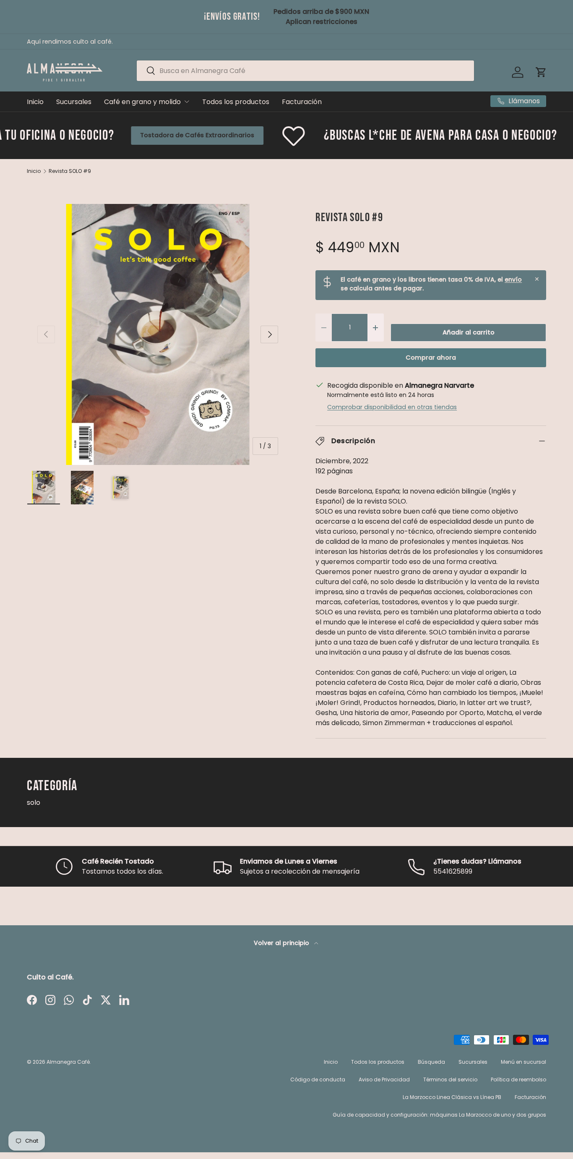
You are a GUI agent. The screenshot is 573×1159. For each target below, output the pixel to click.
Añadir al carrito (469, 332)
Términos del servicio (450, 1079)
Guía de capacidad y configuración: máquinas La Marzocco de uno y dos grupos (439, 1114)
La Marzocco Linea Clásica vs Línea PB (452, 1097)
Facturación (302, 102)
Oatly (538, 135)
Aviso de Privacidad (384, 1079)
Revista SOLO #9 (70, 171)
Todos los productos (235, 102)
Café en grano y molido (142, 102)
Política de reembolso (518, 1079)
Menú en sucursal (523, 1061)
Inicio (35, 102)
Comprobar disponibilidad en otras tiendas (392, 407)
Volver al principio (282, 943)
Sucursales (73, 102)
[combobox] (305, 70)
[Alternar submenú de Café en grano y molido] (187, 102)
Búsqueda (431, 1061)
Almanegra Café (68, 1061)
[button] (541, 72)
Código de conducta (317, 1079)
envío (513, 279)
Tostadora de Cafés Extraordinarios (144, 135)
